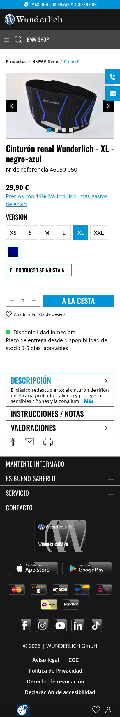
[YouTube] (60, 625)
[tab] (60, 389)
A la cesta (78, 300)
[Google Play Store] (87, 568)
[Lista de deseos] (96, 709)
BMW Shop (38, 39)
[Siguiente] (108, 106)
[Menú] (6, 39)
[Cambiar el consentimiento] (22, 710)
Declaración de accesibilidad (60, 692)
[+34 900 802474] (112, 76)
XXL (99, 232)
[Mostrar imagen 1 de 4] (49, 130)
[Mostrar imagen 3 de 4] (63, 130)
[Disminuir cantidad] (12, 301)
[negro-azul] (13, 252)
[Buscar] (18, 39)
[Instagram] (42, 625)
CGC (73, 659)
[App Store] (33, 568)
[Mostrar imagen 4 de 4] (71, 130)
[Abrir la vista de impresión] (48, 442)
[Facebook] (24, 625)
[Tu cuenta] (108, 709)
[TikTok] (95, 625)
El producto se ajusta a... (39, 270)
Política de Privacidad (55, 670)
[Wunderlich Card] (60, 536)
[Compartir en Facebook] (13, 442)
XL (80, 232)
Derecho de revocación (55, 681)
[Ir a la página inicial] (34, 18)
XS (13, 232)
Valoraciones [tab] (33, 427)
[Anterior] (11, 106)
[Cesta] (116, 39)
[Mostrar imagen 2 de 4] (56, 130)
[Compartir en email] (29, 442)
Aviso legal (45, 659)
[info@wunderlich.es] (112, 93)
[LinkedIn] (77, 625)
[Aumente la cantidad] (34, 301)
